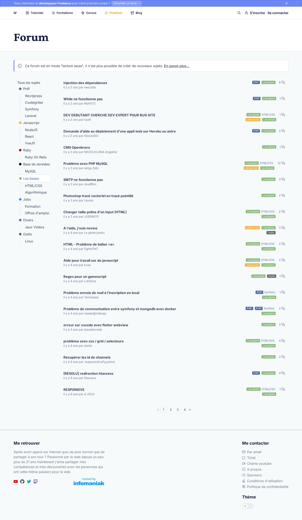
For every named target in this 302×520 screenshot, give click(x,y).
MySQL (30, 171)
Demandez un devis (125, 3)
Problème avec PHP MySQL (85, 163)
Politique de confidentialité (267, 487)
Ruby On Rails (35, 157)
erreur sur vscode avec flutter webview (95, 325)
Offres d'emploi (37, 213)
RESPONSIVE (73, 390)
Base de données (36, 164)
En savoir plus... (176, 66)
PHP (26, 89)
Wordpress (33, 96)
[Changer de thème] (248, 506)
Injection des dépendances (85, 83)
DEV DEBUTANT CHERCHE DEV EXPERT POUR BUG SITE (109, 115)
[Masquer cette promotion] (286, 3)
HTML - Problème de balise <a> (88, 244)
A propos (254, 469)
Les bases (31, 178)
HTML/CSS (33, 186)
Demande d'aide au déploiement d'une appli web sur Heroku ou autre (119, 131)
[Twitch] (35, 481)
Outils (27, 234)
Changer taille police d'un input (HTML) (95, 212)
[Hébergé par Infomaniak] (89, 481)
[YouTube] (16, 481)
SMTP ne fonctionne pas (83, 180)
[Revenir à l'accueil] (15, 13)
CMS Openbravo (76, 147)
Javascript (31, 123)
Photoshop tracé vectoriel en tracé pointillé (98, 196)
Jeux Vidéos (34, 227)
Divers (28, 220)
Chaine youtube (259, 463)
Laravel (30, 116)
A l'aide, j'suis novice (80, 228)
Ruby (27, 150)
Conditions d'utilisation (265, 481)
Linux (29, 241)
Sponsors (254, 475)
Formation (32, 206)
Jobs (27, 199)
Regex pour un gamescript (84, 276)
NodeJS (31, 130)
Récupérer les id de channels (87, 357)
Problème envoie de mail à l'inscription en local (101, 293)
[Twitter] (29, 481)
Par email (254, 452)
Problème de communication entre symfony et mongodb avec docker (119, 309)
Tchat (251, 458)
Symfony (32, 109)
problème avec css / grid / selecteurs (93, 341)
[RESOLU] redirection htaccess (88, 373)
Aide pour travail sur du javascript (90, 260)
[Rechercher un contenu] (239, 12)
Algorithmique (36, 192)
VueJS (30, 143)
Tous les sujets (28, 83)
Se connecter (278, 13)
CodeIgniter (34, 102)
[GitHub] (22, 481)
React (29, 136)
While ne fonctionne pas (83, 99)
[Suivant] (190, 409)
